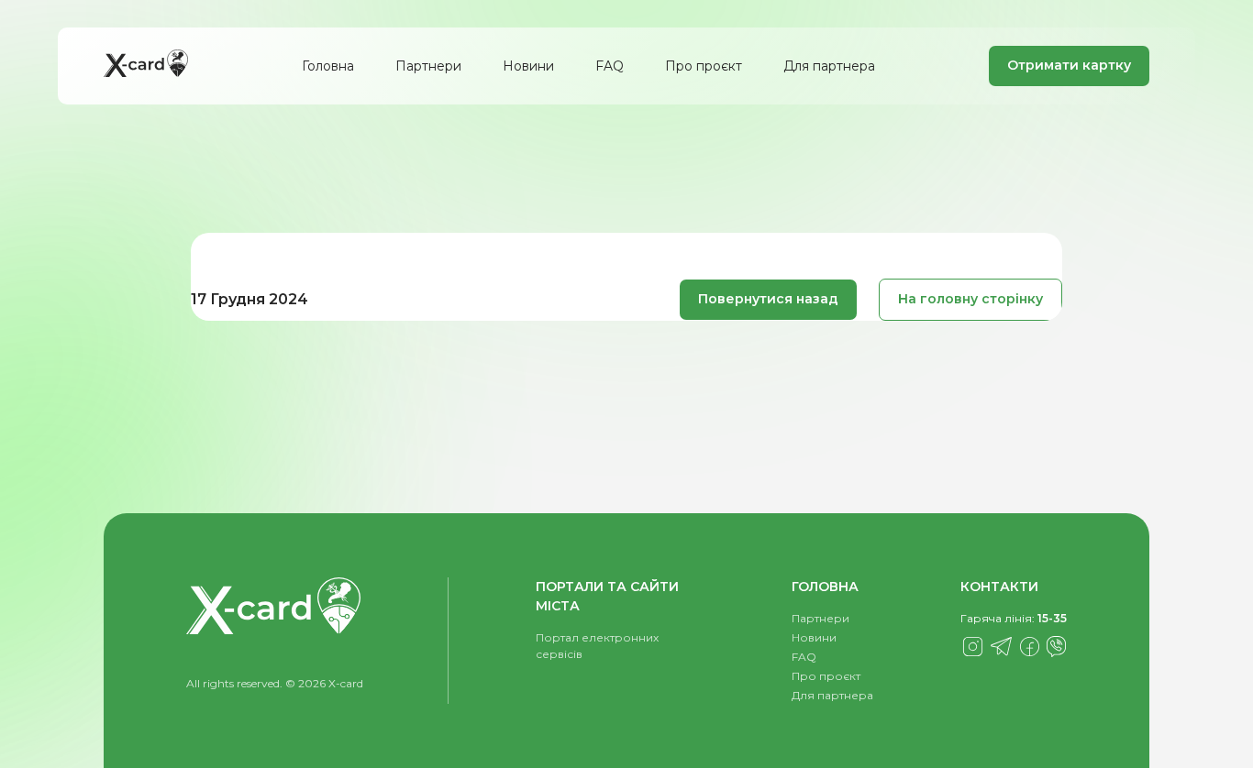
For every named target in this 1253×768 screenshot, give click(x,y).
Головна (328, 66)
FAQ (609, 66)
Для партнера (829, 66)
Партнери (428, 66)
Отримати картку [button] (1069, 65)
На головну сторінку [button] (970, 299)
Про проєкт (703, 66)
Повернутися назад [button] (768, 299)
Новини (528, 66)
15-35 (1052, 618)
